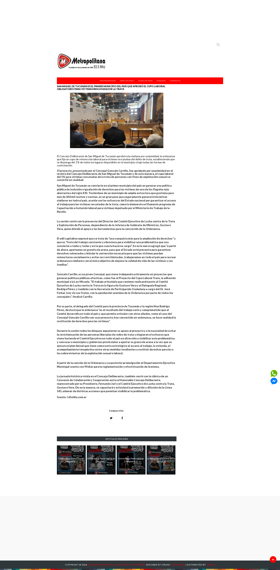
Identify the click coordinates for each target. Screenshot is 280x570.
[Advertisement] (140, 20)
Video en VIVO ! (127, 81)
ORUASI (210, 564)
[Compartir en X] (111, 418)
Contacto (175, 81)
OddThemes (178, 564)
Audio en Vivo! (145, 81)
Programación (108, 81)
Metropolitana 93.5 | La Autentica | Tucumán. (117, 564)
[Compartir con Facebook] (122, 418)
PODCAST (161, 81)
